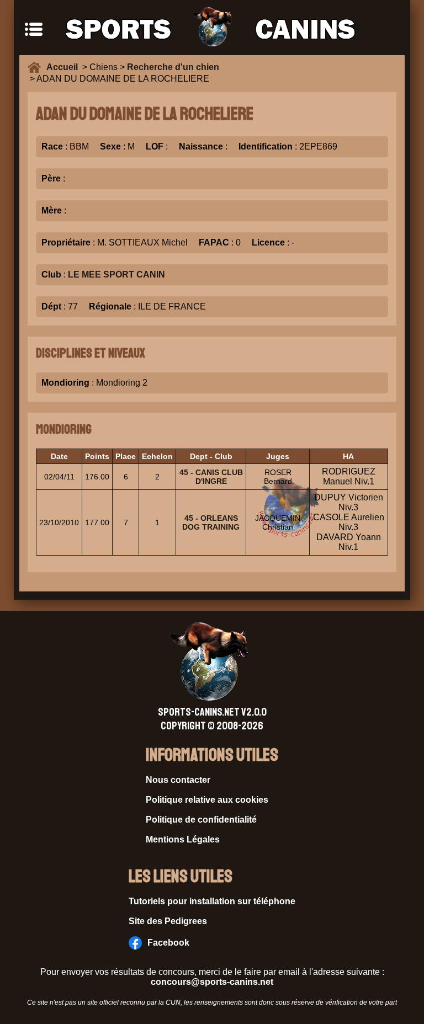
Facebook (168, 942)
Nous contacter (178, 780)
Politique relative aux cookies (207, 799)
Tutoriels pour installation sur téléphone (212, 901)
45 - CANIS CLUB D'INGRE (211, 477)
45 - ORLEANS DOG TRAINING (211, 522)
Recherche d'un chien (173, 67)
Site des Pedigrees (168, 921)
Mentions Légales (183, 839)
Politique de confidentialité (201, 819)
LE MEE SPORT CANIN (116, 274)
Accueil (64, 67)
